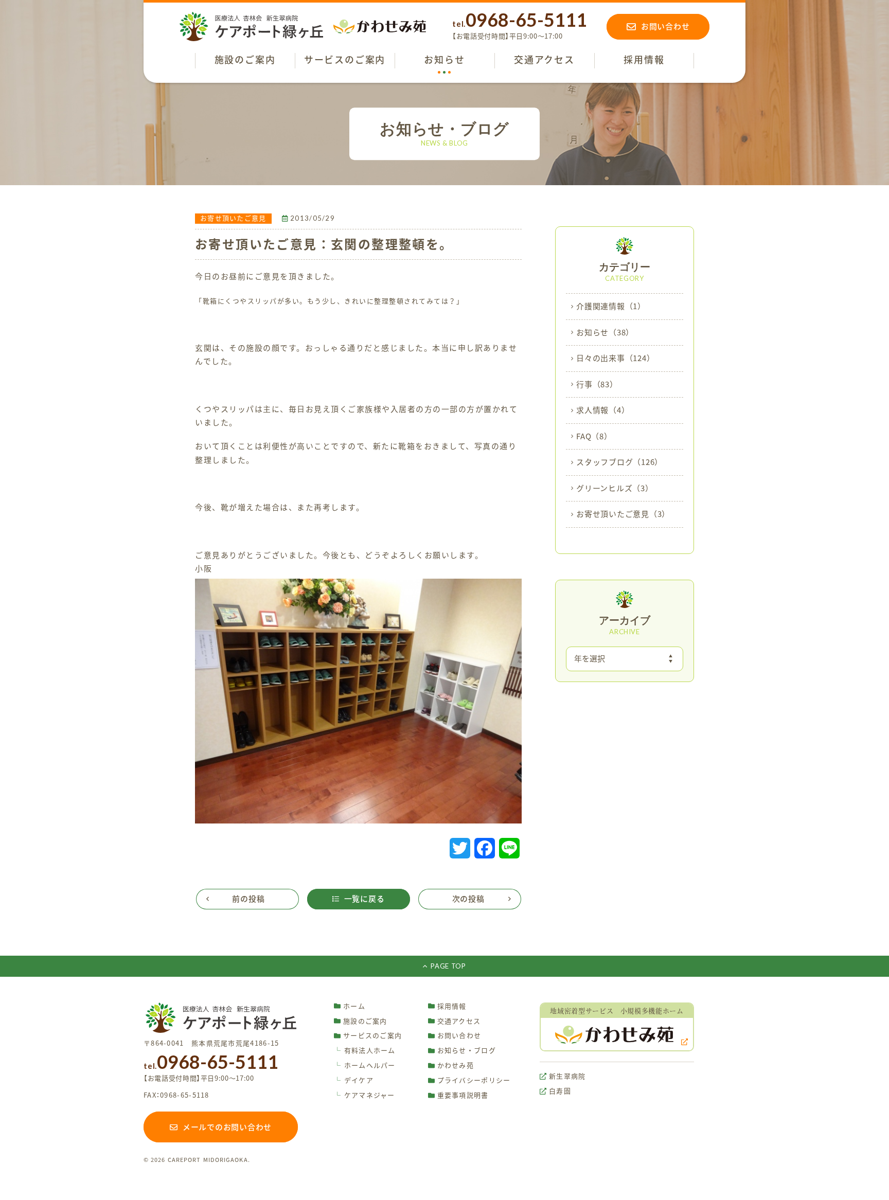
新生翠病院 (567, 1076)
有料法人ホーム (365, 1050)
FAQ (594, 436)
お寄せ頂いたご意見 (623, 514)
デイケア (354, 1080)
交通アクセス (459, 1021)
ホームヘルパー (365, 1065)
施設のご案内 (365, 1021)
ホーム (354, 1006)
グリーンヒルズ (614, 488)
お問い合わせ (459, 1035)
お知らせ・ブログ (466, 1050)
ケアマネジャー (364, 1095)
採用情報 (452, 1006)
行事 (597, 384)
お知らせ (605, 332)
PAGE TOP (448, 966)
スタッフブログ (619, 462)
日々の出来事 (615, 358)
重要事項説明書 (463, 1095)
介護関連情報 (611, 306)
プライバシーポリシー (474, 1080)
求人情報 (602, 410)
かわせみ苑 (455, 1065)
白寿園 (560, 1091)
